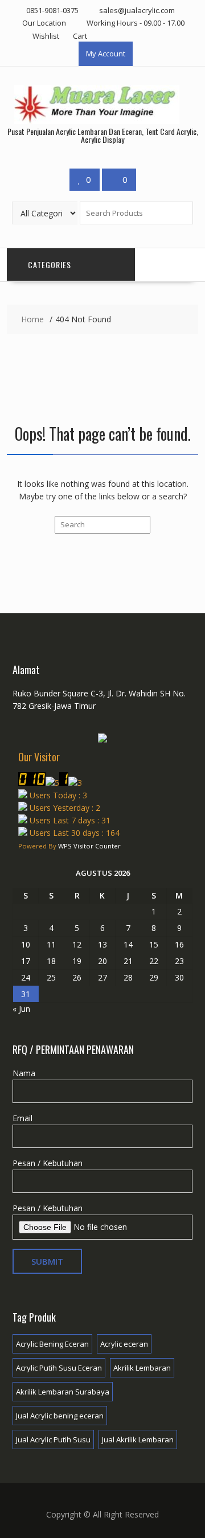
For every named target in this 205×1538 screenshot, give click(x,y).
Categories (49, 264)
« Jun (21, 1008)
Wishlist (45, 36)
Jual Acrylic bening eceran (60, 1415)
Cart (80, 36)
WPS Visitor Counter (89, 846)
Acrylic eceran (124, 1344)
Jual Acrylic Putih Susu (53, 1439)
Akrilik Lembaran (142, 1368)
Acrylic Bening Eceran (52, 1344)
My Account (105, 53)
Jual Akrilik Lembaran (138, 1439)
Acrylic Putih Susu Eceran (59, 1368)
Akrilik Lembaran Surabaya (62, 1392)
